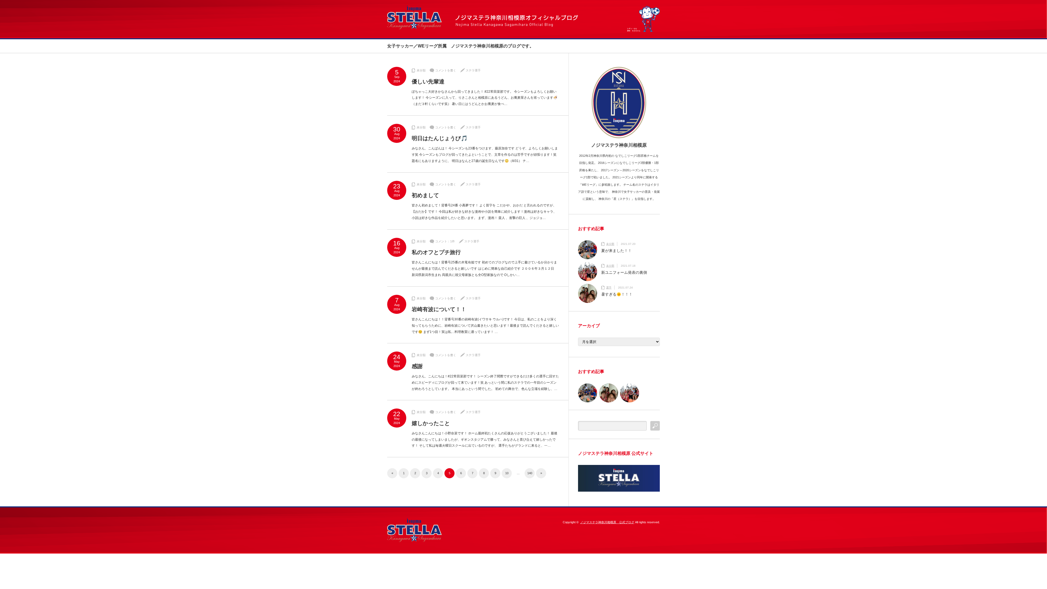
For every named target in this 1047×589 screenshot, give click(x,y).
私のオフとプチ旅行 (436, 252)
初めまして (425, 195)
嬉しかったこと (431, 423)
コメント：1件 (445, 241)
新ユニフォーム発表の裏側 (624, 272)
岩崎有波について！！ (439, 309)
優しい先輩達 (428, 82)
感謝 (417, 366)
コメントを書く (445, 70)
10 (507, 473)
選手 (609, 287)
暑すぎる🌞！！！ (617, 294)
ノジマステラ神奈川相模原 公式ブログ (607, 522)
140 (529, 473)
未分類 (421, 70)
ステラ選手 (473, 70)
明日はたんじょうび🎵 (440, 138)
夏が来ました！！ (616, 250)
